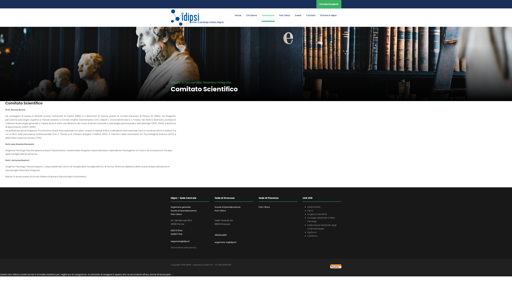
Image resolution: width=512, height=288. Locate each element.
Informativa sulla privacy (184, 247)
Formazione (268, 15)
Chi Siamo (251, 15)
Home (238, 15)
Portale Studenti (328, 4)
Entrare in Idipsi (328, 15)
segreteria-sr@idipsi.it (226, 242)
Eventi (298, 15)
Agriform (312, 232)
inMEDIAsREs (313, 207)
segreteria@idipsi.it (180, 241)
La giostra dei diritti (317, 214)
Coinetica (312, 235)
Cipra (310, 210)
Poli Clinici (284, 15)
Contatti (310, 15)
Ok (172, 274)
